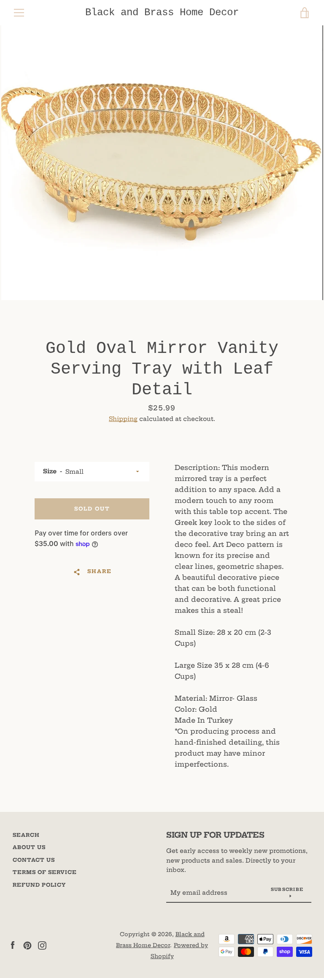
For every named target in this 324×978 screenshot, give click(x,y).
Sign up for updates (215, 835)
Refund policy (39, 885)
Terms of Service (45, 872)
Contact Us (34, 860)
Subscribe (287, 889)
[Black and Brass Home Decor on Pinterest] (27, 944)
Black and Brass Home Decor (162, 12)
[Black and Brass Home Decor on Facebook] (12, 944)
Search (26, 835)
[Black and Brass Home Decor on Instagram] (42, 944)
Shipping (123, 419)
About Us (29, 847)
